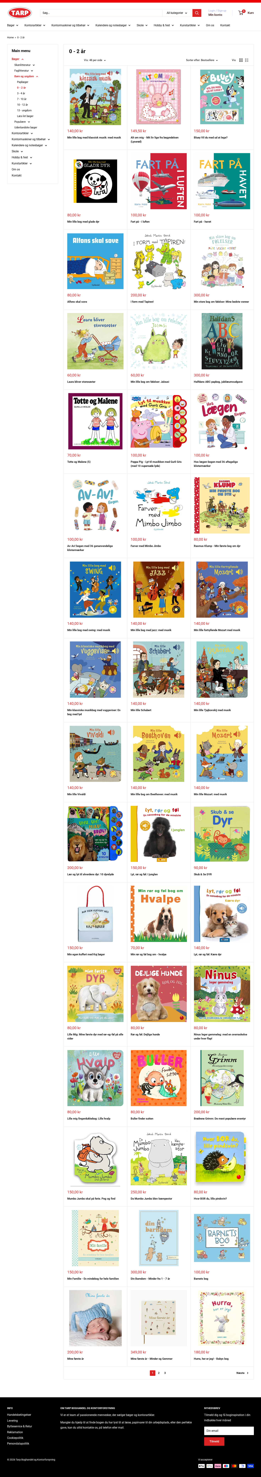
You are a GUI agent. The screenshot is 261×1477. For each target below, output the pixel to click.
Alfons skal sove (77, 301)
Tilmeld (214, 1441)
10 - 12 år (22, 104)
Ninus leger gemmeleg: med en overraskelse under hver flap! (220, 1036)
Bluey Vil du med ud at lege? (210, 137)
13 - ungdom (24, 110)
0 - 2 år (21, 37)
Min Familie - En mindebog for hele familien (93, 1278)
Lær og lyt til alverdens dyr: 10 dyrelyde (90, 874)
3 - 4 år (21, 93)
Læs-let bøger (25, 116)
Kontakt (225, 25)
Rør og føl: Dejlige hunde (145, 1034)
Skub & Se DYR (203, 874)
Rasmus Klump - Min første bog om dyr (217, 546)
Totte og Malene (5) (79, 461)
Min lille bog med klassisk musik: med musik (94, 137)
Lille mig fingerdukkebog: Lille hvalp (88, 1118)
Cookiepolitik (15, 1438)
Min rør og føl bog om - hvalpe (148, 954)
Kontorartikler (33, 25)
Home (10, 37)
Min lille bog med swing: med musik (88, 630)
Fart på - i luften (140, 221)
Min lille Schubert (141, 710)
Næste (240, 1373)
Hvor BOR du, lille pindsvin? (210, 1198)
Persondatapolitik (18, 1443)
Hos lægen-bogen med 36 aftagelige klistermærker (216, 464)
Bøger (10, 25)
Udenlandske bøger (25, 127)
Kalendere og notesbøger (111, 25)
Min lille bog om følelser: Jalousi (150, 381)
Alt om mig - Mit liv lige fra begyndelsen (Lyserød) (154, 139)
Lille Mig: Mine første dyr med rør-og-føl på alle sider (95, 1036)
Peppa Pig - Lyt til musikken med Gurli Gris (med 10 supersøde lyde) (156, 464)
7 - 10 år (21, 99)
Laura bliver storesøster (81, 381)
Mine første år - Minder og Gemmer (151, 1358)
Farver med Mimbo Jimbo (146, 546)
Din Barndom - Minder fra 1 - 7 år (150, 1278)
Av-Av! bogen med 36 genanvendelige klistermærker (90, 548)
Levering (12, 1420)
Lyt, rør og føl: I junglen (144, 874)
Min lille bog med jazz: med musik (151, 630)
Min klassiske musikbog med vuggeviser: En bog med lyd (93, 712)
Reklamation (15, 1432)
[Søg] (196, 13)
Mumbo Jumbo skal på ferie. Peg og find (91, 1198)
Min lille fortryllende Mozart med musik (217, 630)
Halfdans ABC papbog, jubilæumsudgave (218, 381)
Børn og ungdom (24, 76)
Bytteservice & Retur (19, 1426)
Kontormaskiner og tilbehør (68, 25)
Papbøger (22, 82)
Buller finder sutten (142, 1118)
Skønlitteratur (22, 65)
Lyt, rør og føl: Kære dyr (207, 954)
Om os (210, 25)
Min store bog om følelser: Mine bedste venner (221, 301)
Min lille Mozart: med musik (210, 794)
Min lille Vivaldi (76, 794)
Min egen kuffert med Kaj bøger (86, 954)
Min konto (215, 15)
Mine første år (75, 1358)
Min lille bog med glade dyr (83, 221)
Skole (140, 25)
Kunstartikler (188, 25)
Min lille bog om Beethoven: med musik (154, 794)
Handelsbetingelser (19, 1414)
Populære (20, 121)
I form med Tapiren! (142, 301)
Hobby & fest (162, 25)
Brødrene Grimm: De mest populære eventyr (220, 1118)
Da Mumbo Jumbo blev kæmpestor (151, 1198)
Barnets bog (201, 1278)
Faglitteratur (21, 70)
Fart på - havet (202, 221)
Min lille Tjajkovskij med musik (212, 710)
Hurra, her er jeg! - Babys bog (211, 1358)
